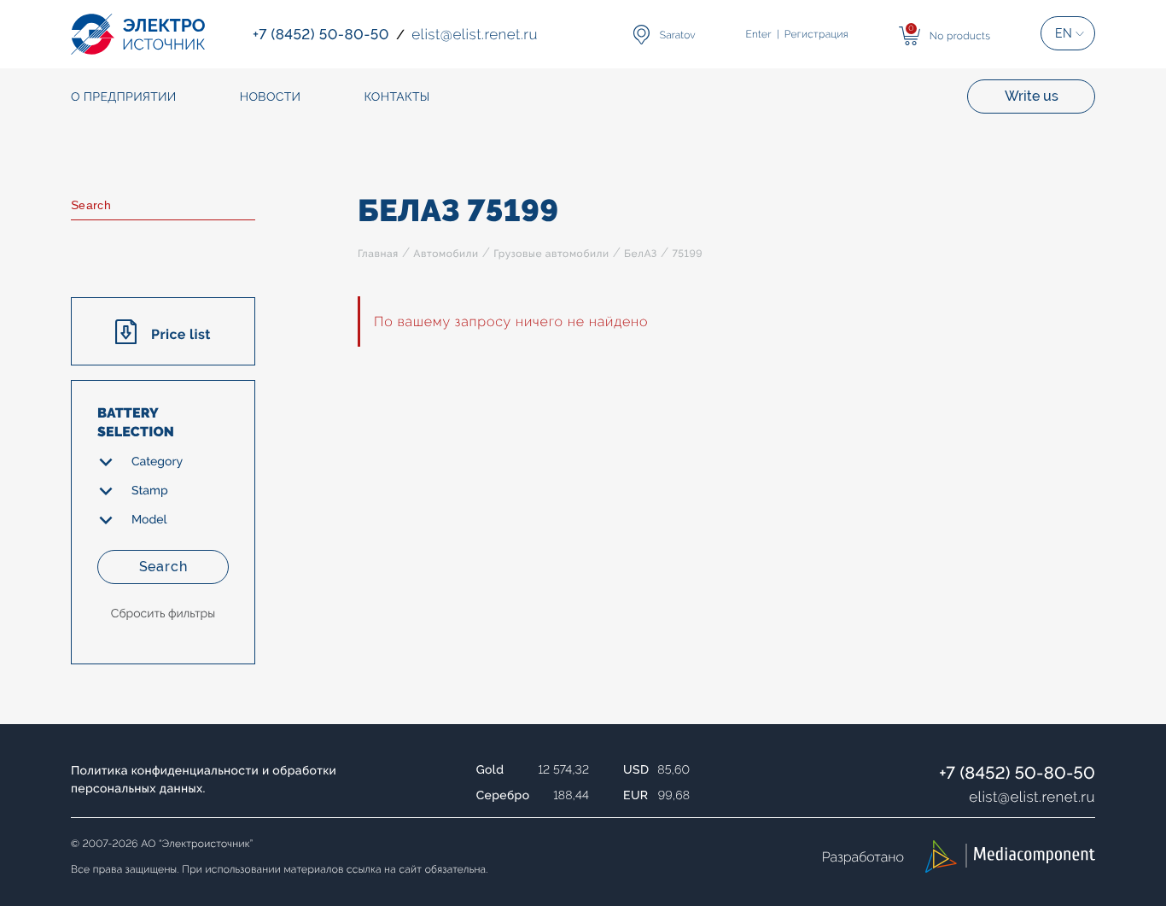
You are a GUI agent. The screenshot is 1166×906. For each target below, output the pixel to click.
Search (163, 566)
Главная (378, 254)
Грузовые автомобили (551, 254)
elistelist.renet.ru (1032, 796)
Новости (270, 97)
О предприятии (124, 97)
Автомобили (445, 254)
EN (1063, 33)
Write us (1031, 96)
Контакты (396, 97)
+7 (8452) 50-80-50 (1017, 773)
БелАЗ (640, 254)
